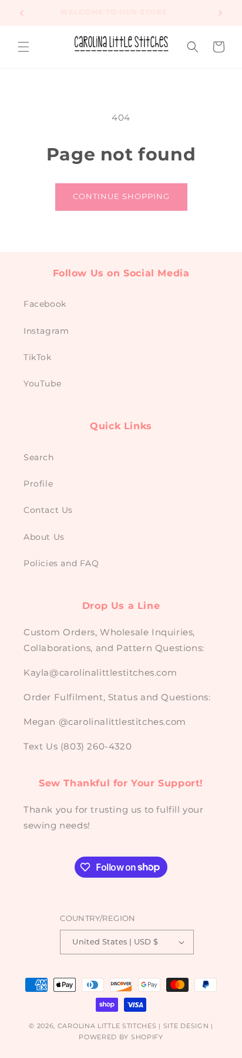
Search (38, 457)
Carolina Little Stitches (107, 1026)
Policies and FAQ (61, 563)
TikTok (37, 357)
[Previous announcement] (22, 13)
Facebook (44, 304)
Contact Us (48, 510)
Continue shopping (121, 196)
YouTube (42, 383)
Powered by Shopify (121, 1037)
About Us (44, 537)
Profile (38, 483)
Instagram (46, 331)
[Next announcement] (220, 13)
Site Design (186, 1026)
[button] (23, 47)
